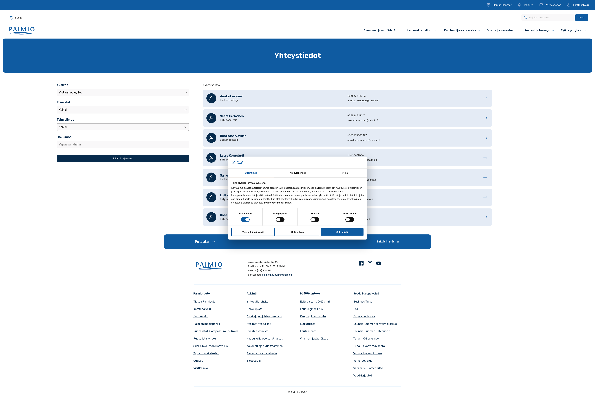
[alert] (347, 85)
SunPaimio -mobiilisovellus (210, 346)
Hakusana (64, 137)
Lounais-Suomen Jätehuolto (371, 331)
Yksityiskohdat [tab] (297, 172)
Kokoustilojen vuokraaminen (265, 346)
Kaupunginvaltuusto (313, 316)
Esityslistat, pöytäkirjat (315, 301)
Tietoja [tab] (344, 172)
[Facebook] (361, 264)
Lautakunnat (308, 331)
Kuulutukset (307, 324)
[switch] (280, 219)
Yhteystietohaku (257, 301)
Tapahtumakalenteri (206, 353)
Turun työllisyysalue (366, 338)
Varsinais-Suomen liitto (368, 368)
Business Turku (362, 301)
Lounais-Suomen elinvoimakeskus (375, 324)
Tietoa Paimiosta (204, 301)
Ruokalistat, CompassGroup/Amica (215, 331)
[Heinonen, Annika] (347, 98)
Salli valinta (297, 232)
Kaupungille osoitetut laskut (265, 338)
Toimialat (64, 102)
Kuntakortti (200, 316)
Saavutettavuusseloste (262, 353)
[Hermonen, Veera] (347, 118)
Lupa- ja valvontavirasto (369, 346)
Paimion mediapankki (206, 324)
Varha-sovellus (362, 360)
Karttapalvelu (202, 309)
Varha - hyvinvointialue (367, 353)
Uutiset (198, 360)
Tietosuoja (254, 360)
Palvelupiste (254, 309)
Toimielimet (65, 119)
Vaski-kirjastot (362, 375)
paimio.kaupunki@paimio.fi (277, 274)
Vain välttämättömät (253, 232)
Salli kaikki (342, 232)
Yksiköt (62, 85)
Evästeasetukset (258, 331)
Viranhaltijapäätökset (314, 338)
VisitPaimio (200, 368)
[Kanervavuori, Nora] (347, 138)
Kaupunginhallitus (311, 309)
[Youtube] (378, 264)
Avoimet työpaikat (259, 324)
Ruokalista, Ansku (204, 338)
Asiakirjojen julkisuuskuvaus (264, 316)
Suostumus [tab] (251, 172)
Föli (355, 309)
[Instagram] (370, 264)
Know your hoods (364, 316)
